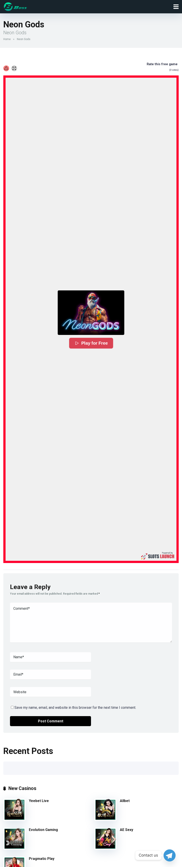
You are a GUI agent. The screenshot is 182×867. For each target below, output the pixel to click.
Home (7, 39)
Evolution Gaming (43, 830)
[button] (91, 312)
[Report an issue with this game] (6, 68)
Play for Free (94, 343)
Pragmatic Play (41, 859)
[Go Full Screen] (14, 68)
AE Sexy (126, 830)
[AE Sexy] (105, 849)
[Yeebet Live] (14, 820)
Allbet (125, 801)
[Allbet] (105, 820)
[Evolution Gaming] (14, 849)
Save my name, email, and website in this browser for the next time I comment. (75, 707)
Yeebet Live (39, 801)
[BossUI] (15, 6)
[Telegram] (170, 855)
